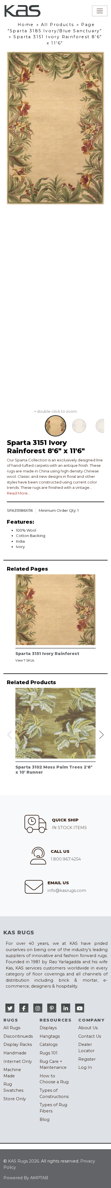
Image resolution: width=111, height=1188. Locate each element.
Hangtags (50, 1036)
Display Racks (17, 1044)
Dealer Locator (86, 1047)
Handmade (14, 1053)
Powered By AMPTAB (25, 1177)
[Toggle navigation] (100, 10)
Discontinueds (18, 1036)
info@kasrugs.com (67, 890)
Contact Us (89, 1036)
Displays (48, 1027)
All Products (57, 24)
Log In (85, 1067)
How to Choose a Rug (54, 1079)
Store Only (14, 1098)
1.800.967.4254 (66, 859)
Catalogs (48, 1044)
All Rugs (11, 1027)
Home (26, 24)
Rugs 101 (48, 1053)
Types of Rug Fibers (53, 1108)
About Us (88, 1027)
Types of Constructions (54, 1093)
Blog (45, 1119)
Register (87, 1059)
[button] (101, 735)
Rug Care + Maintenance (53, 1064)
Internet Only (17, 1061)
